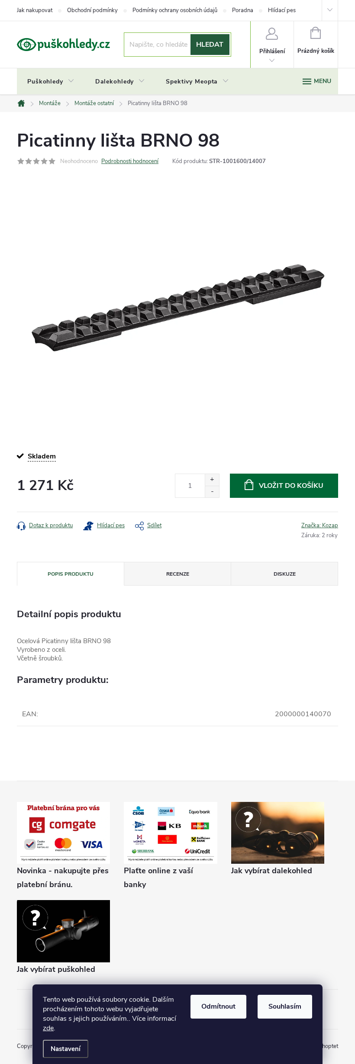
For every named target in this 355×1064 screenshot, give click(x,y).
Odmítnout (218, 1006)
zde (48, 1028)
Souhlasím (284, 1006)
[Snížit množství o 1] (212, 491)
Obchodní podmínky (92, 10)
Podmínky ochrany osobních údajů (174, 10)
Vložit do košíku (291, 485)
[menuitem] (51, 81)
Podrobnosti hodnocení (129, 161)
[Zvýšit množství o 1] (212, 480)
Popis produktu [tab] (71, 573)
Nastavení (66, 1049)
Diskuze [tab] (285, 573)
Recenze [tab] (177, 573)
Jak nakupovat (34, 10)
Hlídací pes (282, 10)
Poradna (242, 10)
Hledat (209, 44)
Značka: (319, 525)
